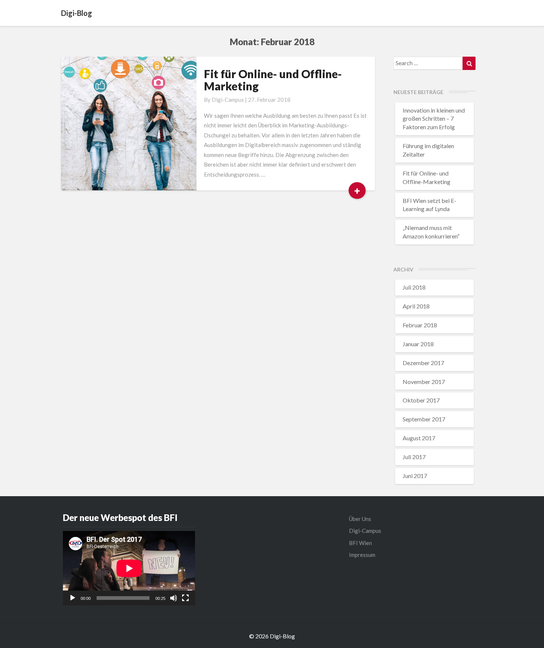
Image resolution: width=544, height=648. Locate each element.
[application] (129, 568)
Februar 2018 (420, 324)
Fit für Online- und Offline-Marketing (273, 80)
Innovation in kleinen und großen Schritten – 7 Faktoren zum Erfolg (434, 119)
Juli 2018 (414, 287)
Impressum (362, 554)
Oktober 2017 (421, 400)
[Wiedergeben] (72, 598)
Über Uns (360, 518)
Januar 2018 (418, 343)
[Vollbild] (185, 598)
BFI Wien (360, 543)
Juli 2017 (414, 456)
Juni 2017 (415, 475)
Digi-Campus (228, 99)
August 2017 (419, 437)
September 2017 (424, 418)
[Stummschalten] (173, 598)
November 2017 (424, 381)
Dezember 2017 (423, 362)
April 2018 (416, 306)
